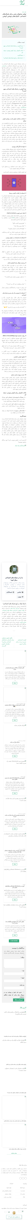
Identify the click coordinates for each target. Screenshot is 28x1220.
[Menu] (2, 3)
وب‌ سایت (22, 985)
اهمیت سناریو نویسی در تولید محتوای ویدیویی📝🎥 (15, 705)
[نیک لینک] (20, 2)
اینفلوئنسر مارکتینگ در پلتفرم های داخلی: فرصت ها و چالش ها (15, 1036)
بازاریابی (4, 66)
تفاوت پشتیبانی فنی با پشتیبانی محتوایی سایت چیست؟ (16, 1092)
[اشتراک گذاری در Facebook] (20, 633)
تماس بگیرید (23, 622)
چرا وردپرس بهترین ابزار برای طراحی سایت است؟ (15, 815)
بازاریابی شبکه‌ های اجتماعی (9, 610)
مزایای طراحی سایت (15, 742)
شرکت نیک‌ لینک (14, 608)
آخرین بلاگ (23, 1007)
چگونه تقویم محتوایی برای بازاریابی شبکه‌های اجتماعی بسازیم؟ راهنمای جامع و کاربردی (8, 642)
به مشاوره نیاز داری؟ (14, 1217)
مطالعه (15, 683)
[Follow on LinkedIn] (20, 1178)
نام (23, 970)
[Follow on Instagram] (23, 1178)
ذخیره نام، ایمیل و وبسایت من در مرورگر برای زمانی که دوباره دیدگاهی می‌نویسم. (14, 995)
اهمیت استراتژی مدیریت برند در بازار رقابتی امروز (21, 642)
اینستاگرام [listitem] (9, 592)
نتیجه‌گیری (20, 55)
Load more (14, 941)
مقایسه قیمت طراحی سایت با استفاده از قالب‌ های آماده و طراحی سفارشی (14, 851)
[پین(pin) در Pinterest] (14, 633)
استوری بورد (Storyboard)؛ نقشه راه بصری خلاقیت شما (15, 778)
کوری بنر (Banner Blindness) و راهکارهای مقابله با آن (14, 886)
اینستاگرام (23, 107)
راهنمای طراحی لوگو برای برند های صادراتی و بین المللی (16, 1064)
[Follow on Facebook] (25, 1178)
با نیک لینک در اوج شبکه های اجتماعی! (13, 58)
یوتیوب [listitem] (19, 597)
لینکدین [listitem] (19, 592)
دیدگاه (22, 957)
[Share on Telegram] (7, 633)
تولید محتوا (24, 11)
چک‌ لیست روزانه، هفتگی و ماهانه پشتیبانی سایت (17, 1149)
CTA (13, 217)
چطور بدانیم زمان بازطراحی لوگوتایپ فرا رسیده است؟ (15, 922)
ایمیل (22, 978)
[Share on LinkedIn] (11, 633)
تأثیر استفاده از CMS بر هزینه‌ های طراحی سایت (14, 668)
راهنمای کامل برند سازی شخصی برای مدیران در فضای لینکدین (15, 1120)
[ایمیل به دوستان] (17, 633)
